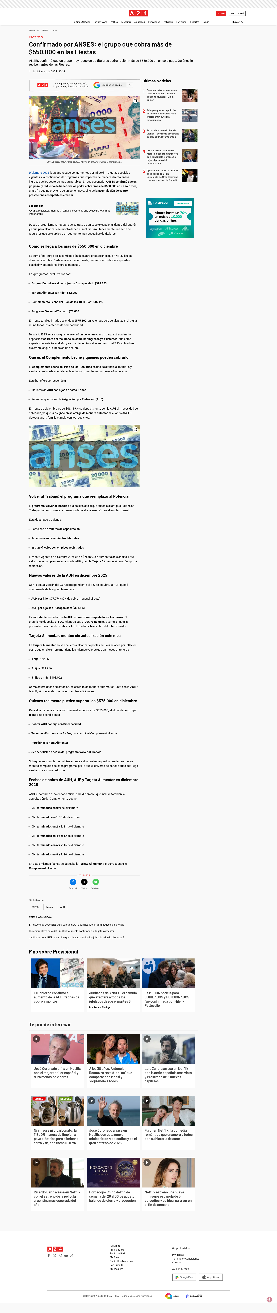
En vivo (221, 13)
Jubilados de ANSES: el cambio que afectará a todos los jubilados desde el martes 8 (76, 937)
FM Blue (114, 1257)
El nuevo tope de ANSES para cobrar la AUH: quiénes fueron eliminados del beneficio (76, 924)
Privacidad (178, 1254)
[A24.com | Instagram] (60, 1255)
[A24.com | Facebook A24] (48, 1255)
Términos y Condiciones (185, 1258)
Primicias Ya (154, 22)
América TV (116, 1268)
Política (114, 22)
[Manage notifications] (269, 1299)
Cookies (176, 1262)
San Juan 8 (116, 1265)
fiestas (54, 30)
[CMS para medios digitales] (191, 1296)
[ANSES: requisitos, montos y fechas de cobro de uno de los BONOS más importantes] (127, 208)
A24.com (115, 1245)
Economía (126, 22)
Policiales (168, 22)
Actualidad (139, 22)
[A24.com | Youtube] (66, 1255)
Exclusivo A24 (100, 22)
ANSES (45, 30)
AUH (62, 907)
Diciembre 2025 (39, 172)
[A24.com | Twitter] (54, 1255)
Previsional (181, 22)
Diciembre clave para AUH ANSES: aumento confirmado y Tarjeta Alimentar (71, 931)
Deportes (194, 22)
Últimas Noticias (82, 22)
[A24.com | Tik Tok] (71, 1255)
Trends (205, 22)
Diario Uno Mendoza (121, 1261)
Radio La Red (237, 13)
